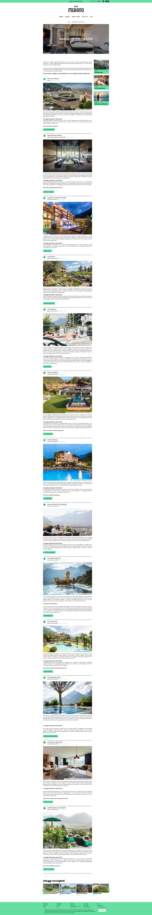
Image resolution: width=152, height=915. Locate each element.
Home (68, 22)
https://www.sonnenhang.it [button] (49, 552)
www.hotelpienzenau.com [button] (49, 869)
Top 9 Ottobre (100, 905)
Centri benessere (100, 88)
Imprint (44, 907)
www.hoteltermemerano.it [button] (49, 129)
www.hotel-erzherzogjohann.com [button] (50, 736)
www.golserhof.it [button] (47, 366)
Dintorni (68, 16)
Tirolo (58, 907)
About (44, 906)
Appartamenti (73, 907)
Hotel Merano (99, 72)
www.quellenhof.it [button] (47, 251)
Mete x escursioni (87, 906)
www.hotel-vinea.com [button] (48, 802)
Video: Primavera (100, 906)
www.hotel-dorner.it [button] (48, 671)
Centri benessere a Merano (75, 906)
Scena (58, 906)
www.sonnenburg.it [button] (48, 498)
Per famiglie (86, 905)
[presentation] (43, 216)
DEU (90, 1)
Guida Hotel (72, 903)
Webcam (45, 905)
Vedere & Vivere (76, 16)
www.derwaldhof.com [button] (48, 434)
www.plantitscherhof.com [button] (49, 303)
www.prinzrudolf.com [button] (48, 615)
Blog (91, 16)
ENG (95, 1)
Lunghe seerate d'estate (102, 907)
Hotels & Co (85, 16)
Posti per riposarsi (87, 907)
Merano (61, 16)
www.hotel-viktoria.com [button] (48, 192)
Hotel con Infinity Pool (101, 104)
